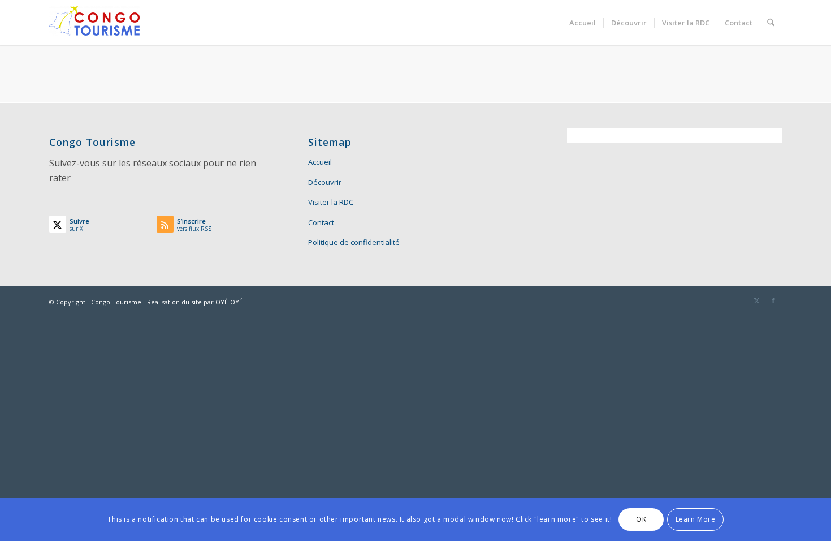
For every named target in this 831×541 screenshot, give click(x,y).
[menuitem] (582, 22)
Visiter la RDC (330, 202)
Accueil (320, 162)
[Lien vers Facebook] (773, 300)
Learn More (696, 519)
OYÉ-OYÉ (229, 302)
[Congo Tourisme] (94, 22)
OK (641, 519)
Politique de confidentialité (354, 242)
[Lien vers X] (756, 300)
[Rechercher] (771, 22)
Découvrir (324, 182)
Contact (321, 222)
